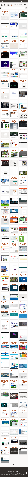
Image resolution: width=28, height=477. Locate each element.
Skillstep (23, 177)
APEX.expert (23, 284)
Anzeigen (23, 410)
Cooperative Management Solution (4, 197)
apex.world (5, 447)
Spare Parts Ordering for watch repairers (23, 381)
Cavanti (23, 254)
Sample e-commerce (14, 21)
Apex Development (23, 321)
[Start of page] (26, 473)
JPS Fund (23, 159)
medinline (14, 352)
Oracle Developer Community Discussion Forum (23, 70)
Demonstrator (23, 140)
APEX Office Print (14, 321)
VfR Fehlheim (14, 419)
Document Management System (14, 121)
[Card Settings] (26, 8)
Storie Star (5, 59)
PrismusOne (23, 150)
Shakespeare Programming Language (14, 244)
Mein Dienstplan (14, 140)
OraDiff (23, 11)
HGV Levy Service (5, 330)
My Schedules (23, 59)
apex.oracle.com (14, 447)
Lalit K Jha (23, 419)
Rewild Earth (23, 50)
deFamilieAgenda (5, 207)
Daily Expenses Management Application (5, 91)
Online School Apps (13, 207)
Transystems (5, 226)
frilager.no (14, 150)
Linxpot (4, 400)
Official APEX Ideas (4, 80)
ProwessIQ (14, 90)
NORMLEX (14, 410)
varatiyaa (23, 216)
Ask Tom (23, 447)
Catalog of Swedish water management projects (4, 381)
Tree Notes (23, 207)
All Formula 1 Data (5, 159)
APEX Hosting (23, 352)
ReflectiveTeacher (23, 90)
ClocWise (4, 234)
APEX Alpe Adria (23, 226)
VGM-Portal (14, 284)
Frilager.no (23, 234)
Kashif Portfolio (5, 100)
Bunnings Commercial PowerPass (23, 264)
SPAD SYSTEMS (14, 159)
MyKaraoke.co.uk (14, 110)
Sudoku (14, 427)
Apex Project (23, 120)
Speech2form (14, 311)
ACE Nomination (14, 234)
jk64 (5, 352)
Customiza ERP (5, 130)
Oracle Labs (23, 196)
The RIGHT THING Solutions (12, 469)
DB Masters (5, 360)
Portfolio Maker (14, 50)
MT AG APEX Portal (4, 419)
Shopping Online (5, 150)
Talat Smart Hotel (23, 187)
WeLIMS (4, 177)
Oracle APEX (12, 5)
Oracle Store (5, 456)
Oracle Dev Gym (14, 196)
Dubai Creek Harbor (4, 254)
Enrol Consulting (5, 110)
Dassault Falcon (5, 284)
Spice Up (23, 391)
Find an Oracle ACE (4, 311)
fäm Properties (14, 437)
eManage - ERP (14, 263)
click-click (5, 391)
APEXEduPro (23, 30)
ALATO (23, 400)
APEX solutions (14, 330)
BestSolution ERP (14, 167)
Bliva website (5, 274)
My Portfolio (14, 130)
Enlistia (14, 226)
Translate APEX (23, 427)
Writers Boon (14, 216)
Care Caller (5, 410)
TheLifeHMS (14, 11)
